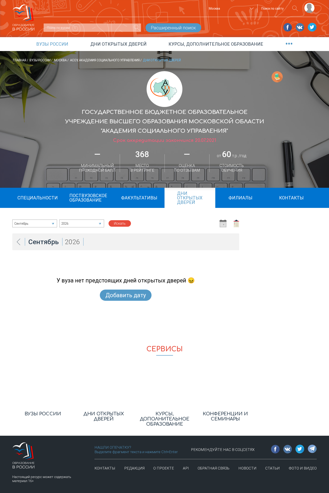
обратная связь (213, 468)
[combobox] (230, 8)
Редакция (134, 468)
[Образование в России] (23, 15)
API (186, 468)
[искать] (295, 8)
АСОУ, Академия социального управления (105, 60)
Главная (20, 60)
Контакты (104, 468)
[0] (137, 27)
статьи (272, 468)
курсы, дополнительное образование (216, 44)
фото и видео (303, 468)
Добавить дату (125, 295)
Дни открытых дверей (118, 44)
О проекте (163, 468)
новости (247, 468)
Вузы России (40, 60)
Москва (60, 60)
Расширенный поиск (173, 27)
